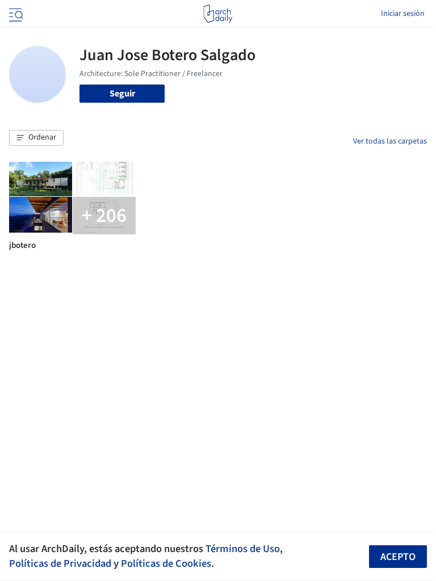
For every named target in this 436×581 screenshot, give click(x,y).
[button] (36, 138)
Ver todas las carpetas (390, 141)
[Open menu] (15, 14)
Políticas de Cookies (166, 563)
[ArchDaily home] (217, 14)
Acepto (398, 557)
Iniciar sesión (403, 14)
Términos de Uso (243, 548)
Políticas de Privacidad (60, 563)
